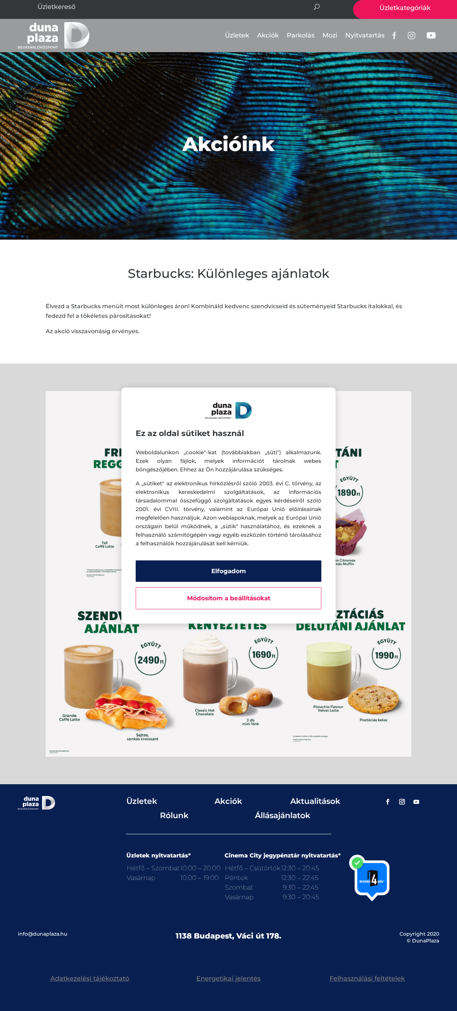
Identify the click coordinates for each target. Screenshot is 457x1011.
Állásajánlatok (282, 815)
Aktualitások (315, 801)
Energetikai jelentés (228, 978)
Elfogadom (228, 571)
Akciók (268, 35)
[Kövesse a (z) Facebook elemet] (387, 801)
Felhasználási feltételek (367, 978)
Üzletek (237, 35)
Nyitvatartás (365, 35)
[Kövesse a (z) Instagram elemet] (402, 801)
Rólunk (174, 815)
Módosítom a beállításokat (228, 598)
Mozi (329, 35)
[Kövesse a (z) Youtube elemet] (416, 801)
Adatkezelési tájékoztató (89, 978)
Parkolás (301, 35)
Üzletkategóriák (405, 8)
